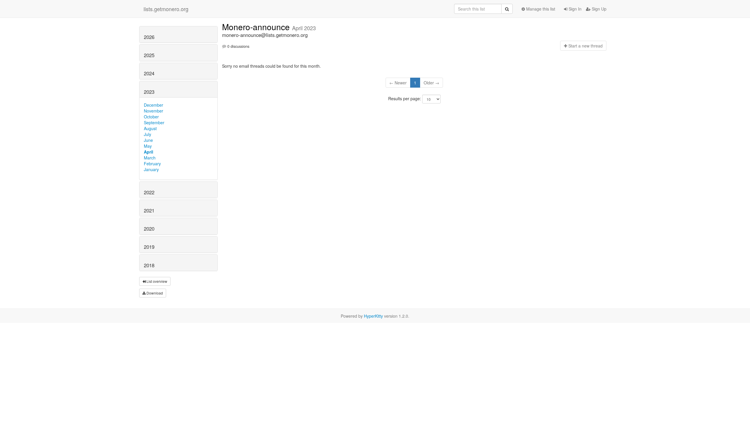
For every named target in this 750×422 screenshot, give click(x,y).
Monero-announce (257, 27)
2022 (149, 192)
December (153, 105)
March (150, 158)
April (148, 152)
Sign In (574, 9)
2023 (149, 91)
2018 (149, 265)
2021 (149, 210)
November (153, 111)
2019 (149, 246)
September (154, 122)
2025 (149, 55)
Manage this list (540, 9)
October (151, 117)
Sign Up (598, 9)
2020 (149, 228)
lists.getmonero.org (166, 9)
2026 (149, 36)
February (152, 163)
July (147, 134)
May (148, 146)
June (148, 140)
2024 (149, 73)
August (150, 128)
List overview (156, 281)
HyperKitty (373, 316)
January (151, 169)
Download (154, 292)
